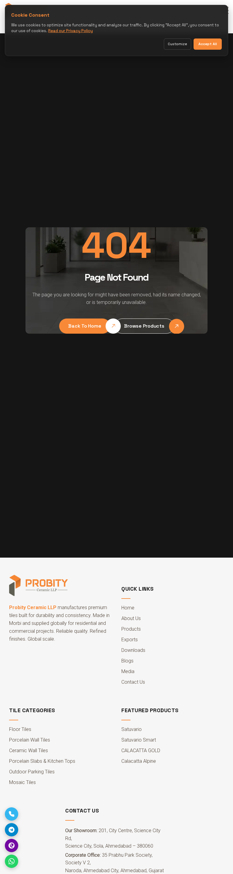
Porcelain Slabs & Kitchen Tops (42, 761)
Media (127, 671)
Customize (177, 44)
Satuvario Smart (138, 740)
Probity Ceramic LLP (32, 607)
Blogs (127, 661)
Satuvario (131, 729)
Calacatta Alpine (138, 761)
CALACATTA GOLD (140, 750)
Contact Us (133, 682)
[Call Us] (11, 814)
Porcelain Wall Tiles (29, 740)
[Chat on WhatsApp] (11, 861)
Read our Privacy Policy (70, 30)
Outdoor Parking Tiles (32, 772)
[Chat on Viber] (11, 845)
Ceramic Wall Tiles (28, 750)
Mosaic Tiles (22, 782)
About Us (131, 618)
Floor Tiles (20, 729)
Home (127, 608)
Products (131, 629)
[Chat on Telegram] (11, 829)
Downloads (133, 650)
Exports (129, 639)
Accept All (207, 44)
